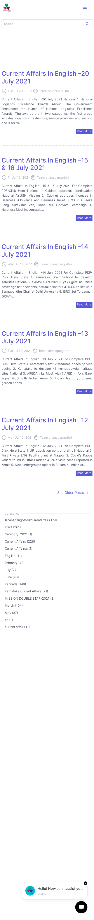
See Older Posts (73, 492)
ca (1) (9, 620)
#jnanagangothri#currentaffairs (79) (31, 520)
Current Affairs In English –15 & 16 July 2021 (45, 164)
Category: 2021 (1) (18, 534)
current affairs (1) (17, 627)
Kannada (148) (15, 584)
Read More (84, 131)
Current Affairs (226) (20, 541)
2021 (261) (13, 527)
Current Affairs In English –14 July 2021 (45, 250)
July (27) (11, 570)
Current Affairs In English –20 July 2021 (45, 77)
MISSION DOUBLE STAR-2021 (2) (29, 598)
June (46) (12, 577)
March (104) (14, 605)
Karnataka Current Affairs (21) (26, 591)
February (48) (14, 563)
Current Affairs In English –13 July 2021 (45, 337)
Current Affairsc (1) (18, 548)
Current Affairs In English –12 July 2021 (45, 424)
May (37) (11, 612)
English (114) (14, 555)
